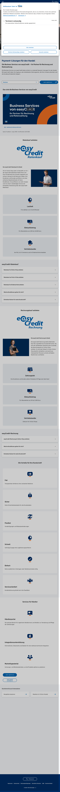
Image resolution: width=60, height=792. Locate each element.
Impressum (21, 15)
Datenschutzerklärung (9, 15)
